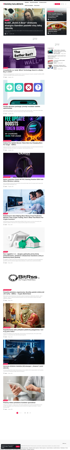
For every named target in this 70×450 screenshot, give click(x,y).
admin (7, 33)
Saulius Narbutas (49, 447)
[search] (63, 4)
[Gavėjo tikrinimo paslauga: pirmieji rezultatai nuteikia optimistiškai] (24, 92)
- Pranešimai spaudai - (8, 449)
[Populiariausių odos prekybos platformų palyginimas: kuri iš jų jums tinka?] (24, 315)
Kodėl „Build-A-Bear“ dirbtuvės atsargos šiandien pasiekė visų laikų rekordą (23, 25)
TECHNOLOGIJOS (50, 11)
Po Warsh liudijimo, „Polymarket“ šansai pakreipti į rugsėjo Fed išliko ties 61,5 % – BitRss (60, 51)
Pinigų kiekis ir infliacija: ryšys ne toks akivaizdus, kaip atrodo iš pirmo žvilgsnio (60, 66)
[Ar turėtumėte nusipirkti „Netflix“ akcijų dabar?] (50, 62)
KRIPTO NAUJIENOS (7, 140)
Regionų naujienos (22, 449)
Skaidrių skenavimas (24, 447)
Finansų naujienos (13, 4)
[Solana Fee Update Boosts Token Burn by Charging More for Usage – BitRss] (24, 128)
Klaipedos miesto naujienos (34, 447)
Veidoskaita (62, 447)
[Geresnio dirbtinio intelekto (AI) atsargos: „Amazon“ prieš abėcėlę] (24, 352)
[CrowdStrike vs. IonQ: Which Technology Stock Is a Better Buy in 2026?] (24, 56)
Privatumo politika (5, 446)
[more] (53, 4)
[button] (42, 9)
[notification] (61, 4)
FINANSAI (5, 104)
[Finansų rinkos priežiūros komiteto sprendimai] (24, 388)
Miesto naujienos (43, 447)
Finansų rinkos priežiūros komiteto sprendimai (19, 402)
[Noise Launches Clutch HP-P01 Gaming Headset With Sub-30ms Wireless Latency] (24, 165)
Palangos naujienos (30, 449)
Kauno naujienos (15, 449)
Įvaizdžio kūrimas (56, 447)
